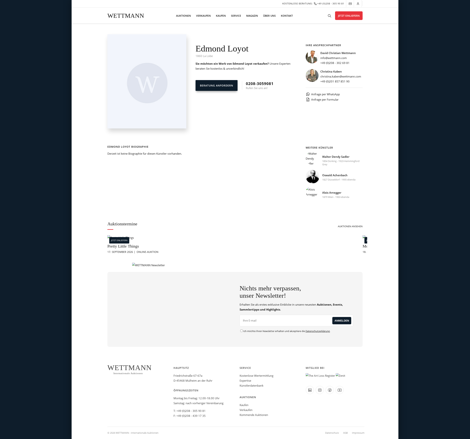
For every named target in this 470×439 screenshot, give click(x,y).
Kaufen (221, 15)
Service (236, 15)
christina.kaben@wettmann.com (340, 76)
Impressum (358, 432)
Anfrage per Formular (325, 99)
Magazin (252, 15)
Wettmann (125, 15)
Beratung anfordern (216, 85)
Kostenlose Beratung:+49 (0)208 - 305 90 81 (313, 3)
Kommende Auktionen (254, 415)
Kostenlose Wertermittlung (256, 375)
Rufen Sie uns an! (260, 85)
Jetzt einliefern (349, 15)
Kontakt (287, 15)
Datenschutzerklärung (318, 331)
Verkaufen (203, 15)
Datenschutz (332, 432)
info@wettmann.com (333, 58)
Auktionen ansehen (350, 226)
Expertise (245, 380)
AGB (345, 432)
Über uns (269, 15)
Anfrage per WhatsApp (325, 94)
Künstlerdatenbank (251, 385)
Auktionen (183, 15)
